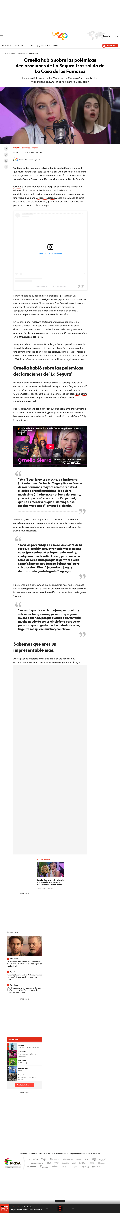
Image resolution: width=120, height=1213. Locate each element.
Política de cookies (60, 1154)
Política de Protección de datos (41, 1154)
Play (60, 1208)
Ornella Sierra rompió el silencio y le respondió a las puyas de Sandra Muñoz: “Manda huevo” (50, 882)
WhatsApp (6, 161)
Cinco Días (65, 1162)
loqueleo (85, 1166)
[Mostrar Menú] (3, 36)
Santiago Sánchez (30, 148)
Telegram (6, 167)
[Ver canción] (13, 1046)
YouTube (60, 1138)
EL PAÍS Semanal (83, 1162)
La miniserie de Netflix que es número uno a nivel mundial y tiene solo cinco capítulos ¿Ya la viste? (24, 963)
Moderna (43, 1166)
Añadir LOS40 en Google (28, 160)
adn (93, 1159)
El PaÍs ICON (65, 1166)
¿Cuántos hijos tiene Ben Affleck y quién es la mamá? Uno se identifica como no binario (24, 977)
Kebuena (99, 1162)
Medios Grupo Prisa (12, 1167)
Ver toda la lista (23, 1085)
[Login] (117, 36)
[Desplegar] (60, 1201)
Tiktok (50, 1138)
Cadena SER (77, 1159)
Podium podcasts (55, 1166)
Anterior (46, 1208)
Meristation (96, 1166)
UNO (49, 1162)
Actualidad (19, 46)
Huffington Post (36, 1162)
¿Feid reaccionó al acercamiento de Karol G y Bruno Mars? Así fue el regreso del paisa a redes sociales (24, 990)
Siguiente (73, 1208)
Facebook (6, 148)
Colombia (106, 36)
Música (30, 46)
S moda (74, 1166)
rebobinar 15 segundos (52, 1208)
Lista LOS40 (6, 46)
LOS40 (16, 148)
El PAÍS (33, 1159)
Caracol (102, 1159)
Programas (45, 46)
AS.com (85, 1159)
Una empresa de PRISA (12, 1161)
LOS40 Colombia (60, 36)
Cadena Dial (74, 1162)
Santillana (55, 1159)
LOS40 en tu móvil (94, 1154)
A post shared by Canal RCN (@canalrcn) (50, 286)
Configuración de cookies (77, 1154)
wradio (56, 1162)
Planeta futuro (91, 1162)
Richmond (31, 1166)
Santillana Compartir (68, 1159)
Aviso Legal (24, 1154)
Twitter (6, 155)
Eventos (56, 46)
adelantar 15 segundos (67, 1208)
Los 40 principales (44, 1159)
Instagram (55, 1138)
